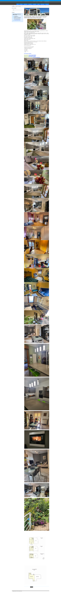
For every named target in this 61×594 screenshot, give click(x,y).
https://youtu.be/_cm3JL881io (32, 56)
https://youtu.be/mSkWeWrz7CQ (36, 57)
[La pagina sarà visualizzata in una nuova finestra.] (36, 24)
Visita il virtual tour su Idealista (27, 53)
